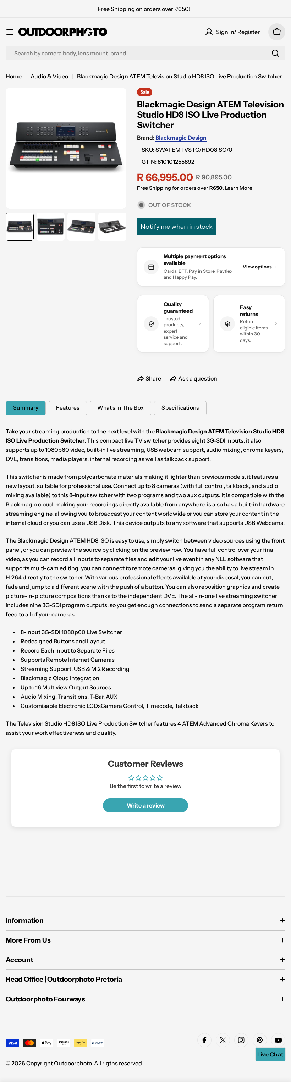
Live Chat (270, 1054)
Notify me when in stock (177, 227)
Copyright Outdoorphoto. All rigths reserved (84, 1063)
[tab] (26, 408)
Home (14, 76)
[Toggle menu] (10, 32)
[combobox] (145, 53)
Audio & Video (49, 76)
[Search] (275, 53)
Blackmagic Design (181, 137)
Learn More (238, 188)
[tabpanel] (145, 582)
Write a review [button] (146, 805)
